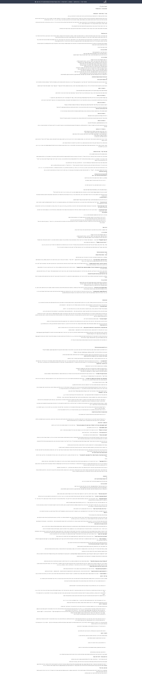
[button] (35, 2)
